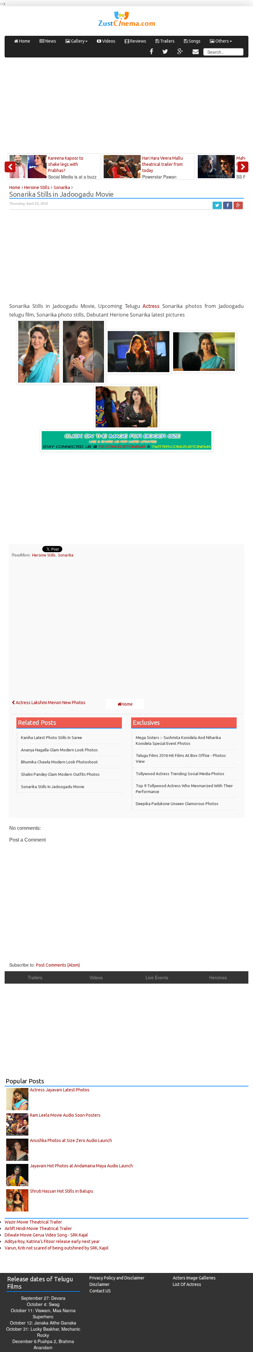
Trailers (167, 41)
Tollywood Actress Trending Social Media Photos (180, 773)
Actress (151, 306)
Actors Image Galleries (194, 1277)
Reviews (137, 41)
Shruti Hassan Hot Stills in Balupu (61, 1191)
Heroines (218, 977)
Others (221, 41)
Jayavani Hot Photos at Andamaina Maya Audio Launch (81, 1165)
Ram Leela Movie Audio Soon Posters (65, 1115)
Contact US (100, 1290)
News (50, 41)
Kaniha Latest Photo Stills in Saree (51, 737)
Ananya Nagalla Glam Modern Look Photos (59, 750)
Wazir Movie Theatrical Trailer (33, 1222)
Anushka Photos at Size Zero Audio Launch (71, 1140)
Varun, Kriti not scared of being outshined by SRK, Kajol (57, 1247)
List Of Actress (187, 1284)
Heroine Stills (44, 555)
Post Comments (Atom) (58, 965)
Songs (194, 41)
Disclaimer (99, 1284)
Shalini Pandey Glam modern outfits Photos (60, 774)
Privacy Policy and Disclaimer (116, 1277)
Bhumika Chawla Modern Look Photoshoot (59, 762)
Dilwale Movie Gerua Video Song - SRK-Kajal (46, 1234)
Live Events (157, 977)
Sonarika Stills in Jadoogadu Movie (52, 786)
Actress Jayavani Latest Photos (59, 1089)
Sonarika (65, 555)
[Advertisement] (126, 107)
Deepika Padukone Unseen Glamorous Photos (177, 803)
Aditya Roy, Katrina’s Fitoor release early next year (52, 1241)
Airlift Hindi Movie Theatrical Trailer (38, 1228)
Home (24, 41)
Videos (108, 41)
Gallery (77, 41)
